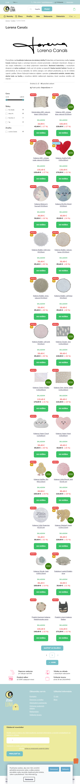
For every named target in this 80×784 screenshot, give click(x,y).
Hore (53, 662)
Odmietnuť (54, 769)
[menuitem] (10, 16)
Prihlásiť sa (14, 754)
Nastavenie (29, 779)
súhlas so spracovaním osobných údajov (37, 748)
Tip (16, 122)
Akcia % (16, 114)
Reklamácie (34, 711)
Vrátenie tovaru (36, 715)
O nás (7, 2)
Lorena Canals (16, 132)
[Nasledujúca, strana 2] (52, 655)
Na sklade (16, 110)
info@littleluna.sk (47, 2)
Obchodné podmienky (38, 703)
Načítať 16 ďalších (52, 648)
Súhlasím (65, 769)
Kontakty (33, 696)
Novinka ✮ (15, 118)
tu (36, 774)
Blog (55, 700)
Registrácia (70, 2)
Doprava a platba (36, 700)
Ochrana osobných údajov (37, 707)
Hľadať (47, 9)
